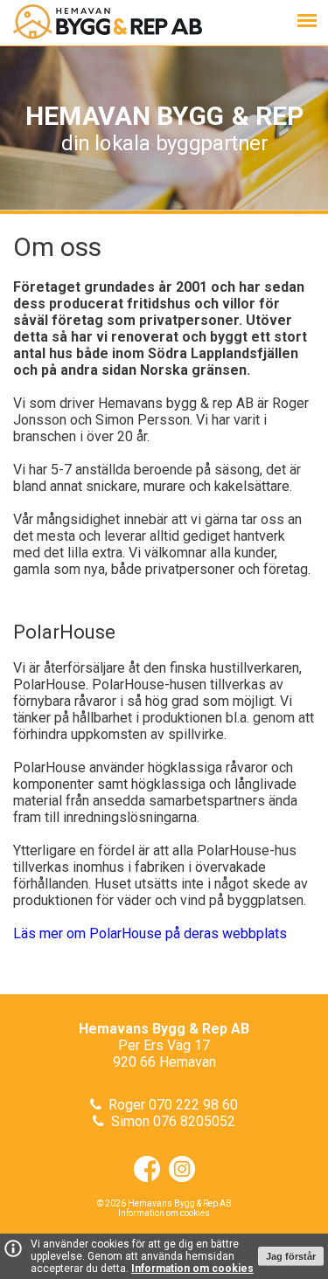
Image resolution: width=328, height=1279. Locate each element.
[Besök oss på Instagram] (177, 1177)
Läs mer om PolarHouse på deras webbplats (150, 933)
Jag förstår (291, 1256)
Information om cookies (192, 1268)
